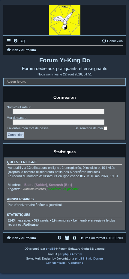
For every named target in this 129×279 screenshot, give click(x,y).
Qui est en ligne (22, 162)
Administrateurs (34, 189)
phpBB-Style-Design (89, 258)
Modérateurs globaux (63, 189)
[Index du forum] (64, 18)
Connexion (64, 97)
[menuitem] (19, 41)
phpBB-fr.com (72, 254)
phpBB (51, 248)
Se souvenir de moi (89, 128)
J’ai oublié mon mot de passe (28, 128)
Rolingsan (31, 224)
